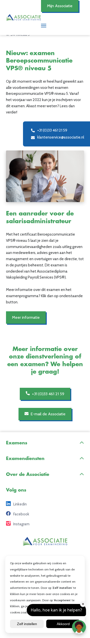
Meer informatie (26, 317)
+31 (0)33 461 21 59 (47, 393)
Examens (16, 443)
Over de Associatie (27, 474)
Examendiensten (25, 458)
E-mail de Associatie (48, 414)
